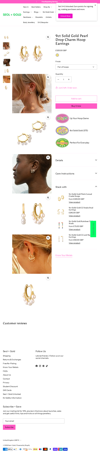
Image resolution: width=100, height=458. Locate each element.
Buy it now (76, 106)
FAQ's (5, 371)
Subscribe (9, 427)
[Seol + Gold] (12, 14)
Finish (58, 61)
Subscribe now (93, 229)
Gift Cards (7, 390)
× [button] (95, 5)
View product (74, 202)
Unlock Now (65, 16)
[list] (32, 174)
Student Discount (10, 386)
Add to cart (76, 98)
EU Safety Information (12, 398)
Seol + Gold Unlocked (12, 394)
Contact (6, 379)
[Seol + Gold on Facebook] (36, 366)
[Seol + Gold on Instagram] (40, 366)
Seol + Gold (11, 445)
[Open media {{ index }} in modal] (32, 53)
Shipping (6, 356)
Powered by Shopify (23, 445)
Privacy (6, 382)
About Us (7, 375)
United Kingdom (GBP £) (11, 440)
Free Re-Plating (9, 363)
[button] (47, 6)
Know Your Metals (63, 255)
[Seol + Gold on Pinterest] (43, 366)
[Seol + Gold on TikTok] (47, 366)
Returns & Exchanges (12, 359)
